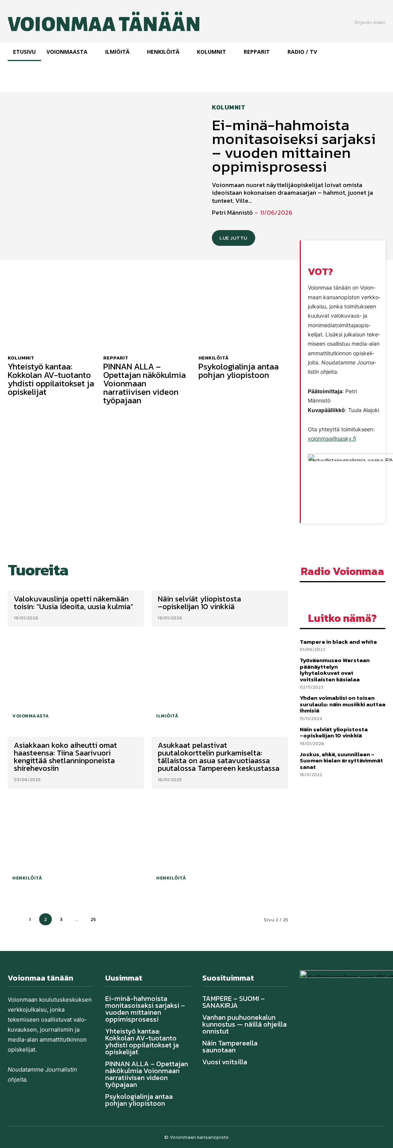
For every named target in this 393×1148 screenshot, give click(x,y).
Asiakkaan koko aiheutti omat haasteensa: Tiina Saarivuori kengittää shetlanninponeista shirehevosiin (65, 756)
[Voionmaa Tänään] (82, 21)
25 (93, 919)
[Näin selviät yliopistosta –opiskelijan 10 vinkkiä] (220, 678)
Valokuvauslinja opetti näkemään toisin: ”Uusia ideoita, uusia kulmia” (74, 602)
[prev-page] (14, 919)
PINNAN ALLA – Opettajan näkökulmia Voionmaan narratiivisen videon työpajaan (144, 383)
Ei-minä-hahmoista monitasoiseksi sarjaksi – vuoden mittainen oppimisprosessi (294, 145)
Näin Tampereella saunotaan (230, 1046)
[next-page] (109, 919)
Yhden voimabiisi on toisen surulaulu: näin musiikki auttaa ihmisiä (342, 704)
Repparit (115, 357)
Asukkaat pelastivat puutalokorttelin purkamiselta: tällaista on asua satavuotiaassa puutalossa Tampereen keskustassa (219, 756)
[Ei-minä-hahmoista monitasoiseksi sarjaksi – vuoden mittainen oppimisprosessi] (102, 174)
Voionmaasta (30, 715)
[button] (317, 253)
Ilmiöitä (167, 715)
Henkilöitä (213, 357)
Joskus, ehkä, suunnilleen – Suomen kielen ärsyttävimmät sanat (341, 760)
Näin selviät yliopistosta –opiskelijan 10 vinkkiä (199, 602)
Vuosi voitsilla (224, 1062)
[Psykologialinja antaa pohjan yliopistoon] (243, 316)
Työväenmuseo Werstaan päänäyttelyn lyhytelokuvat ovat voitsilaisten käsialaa (335, 670)
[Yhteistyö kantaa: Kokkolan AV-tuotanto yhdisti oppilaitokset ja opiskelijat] (52, 316)
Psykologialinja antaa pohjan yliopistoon (238, 370)
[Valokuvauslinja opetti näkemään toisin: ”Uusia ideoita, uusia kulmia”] (76, 678)
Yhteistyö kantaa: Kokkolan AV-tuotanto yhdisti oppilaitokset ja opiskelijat (51, 379)
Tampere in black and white (338, 641)
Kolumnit (228, 107)
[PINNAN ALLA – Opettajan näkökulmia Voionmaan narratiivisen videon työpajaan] (148, 316)
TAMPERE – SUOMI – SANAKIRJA (233, 1002)
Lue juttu (234, 238)
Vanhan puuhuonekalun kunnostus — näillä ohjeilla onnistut (244, 1024)
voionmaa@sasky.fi (332, 438)
